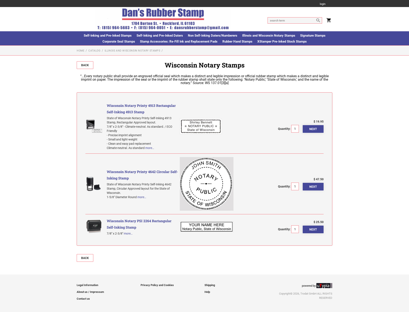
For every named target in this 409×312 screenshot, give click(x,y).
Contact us (83, 298)
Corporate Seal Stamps (118, 41)
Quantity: (284, 128)
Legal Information (87, 285)
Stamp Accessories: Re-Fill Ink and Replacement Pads (178, 41)
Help (207, 291)
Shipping (209, 285)
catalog (94, 50)
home (80, 50)
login (322, 4)
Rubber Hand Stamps (237, 41)
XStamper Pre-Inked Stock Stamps (282, 41)
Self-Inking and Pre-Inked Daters (160, 35)
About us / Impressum (90, 291)
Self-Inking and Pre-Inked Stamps (108, 35)
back (85, 65)
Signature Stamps (312, 35)
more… (149, 148)
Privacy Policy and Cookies (157, 285)
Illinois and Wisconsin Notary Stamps (268, 35)
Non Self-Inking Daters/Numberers (212, 35)
